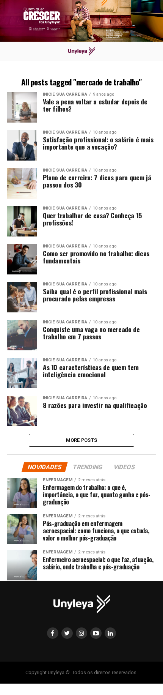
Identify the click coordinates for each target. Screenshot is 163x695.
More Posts (81, 440)
